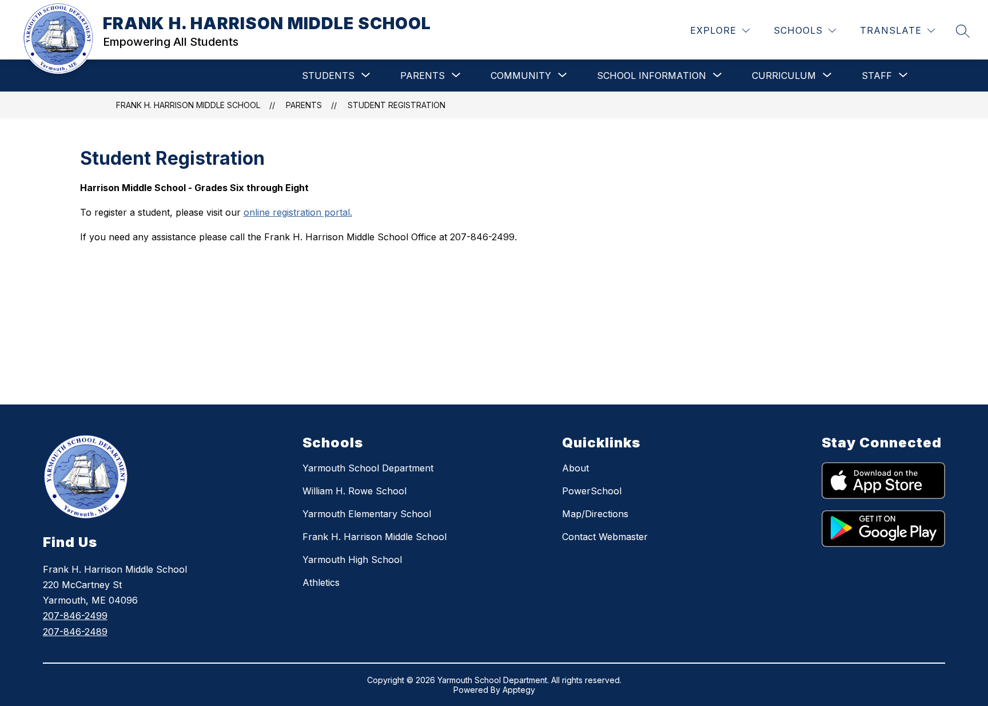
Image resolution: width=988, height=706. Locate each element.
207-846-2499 (75, 615)
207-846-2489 (75, 631)
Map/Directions (595, 513)
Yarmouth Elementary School (366, 513)
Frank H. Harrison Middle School (374, 536)
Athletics (321, 582)
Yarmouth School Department (367, 468)
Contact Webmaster (605, 536)
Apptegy (519, 690)
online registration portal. (298, 212)
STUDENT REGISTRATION (396, 105)
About (575, 468)
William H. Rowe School (354, 491)
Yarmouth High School (352, 559)
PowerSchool (592, 491)
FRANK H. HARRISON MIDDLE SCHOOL (188, 105)
